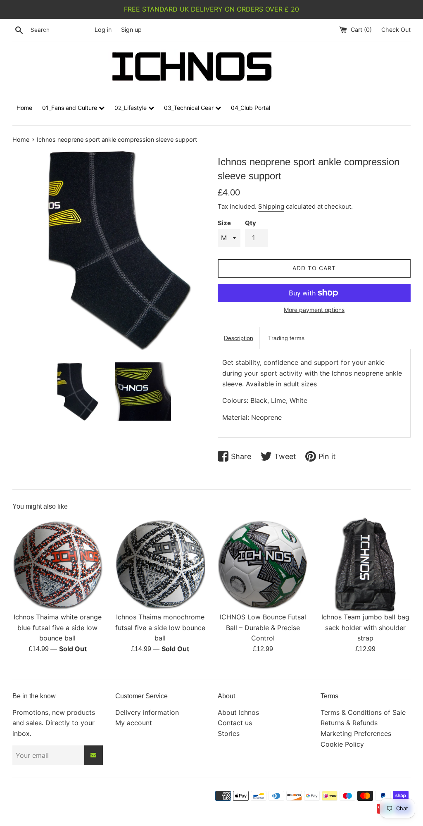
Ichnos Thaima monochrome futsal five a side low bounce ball (160, 627)
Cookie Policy (342, 744)
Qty (250, 223)
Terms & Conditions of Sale (363, 712)
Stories (229, 733)
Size (224, 223)
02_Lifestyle (131, 107)
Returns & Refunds (349, 723)
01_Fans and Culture (70, 107)
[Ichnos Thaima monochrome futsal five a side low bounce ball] (160, 562)
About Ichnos (238, 712)
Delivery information (147, 712)
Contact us (235, 723)
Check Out (396, 29)
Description (238, 338)
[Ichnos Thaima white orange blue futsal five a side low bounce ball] (57, 562)
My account (133, 723)
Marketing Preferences (356, 733)
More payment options (314, 309)
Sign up (131, 29)
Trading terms (286, 338)
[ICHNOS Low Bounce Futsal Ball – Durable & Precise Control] (263, 562)
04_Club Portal (250, 107)
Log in (103, 29)
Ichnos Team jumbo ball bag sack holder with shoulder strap (365, 627)
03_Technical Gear (189, 107)
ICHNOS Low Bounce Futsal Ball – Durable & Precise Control (263, 627)
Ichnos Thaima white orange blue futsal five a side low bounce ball (58, 627)
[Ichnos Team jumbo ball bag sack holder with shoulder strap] (366, 562)
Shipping (271, 206)
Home (24, 107)
